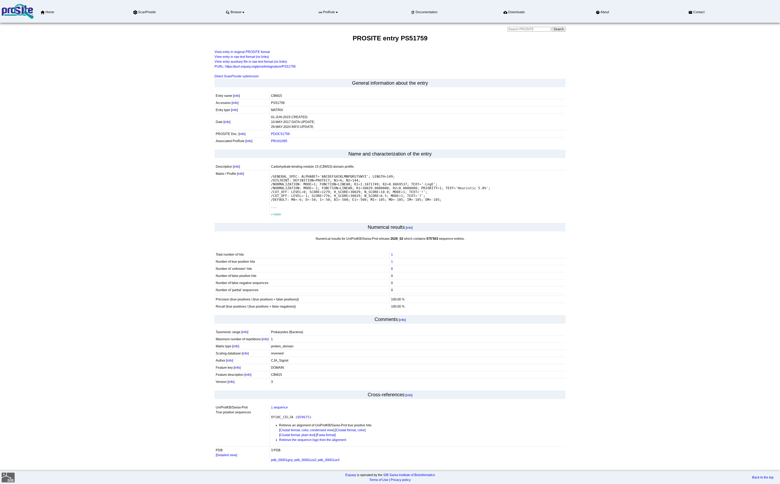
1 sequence (279, 407)
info (236, 95)
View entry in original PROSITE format (242, 52)
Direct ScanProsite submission (236, 76)
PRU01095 (279, 141)
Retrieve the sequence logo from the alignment (312, 440)
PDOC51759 (280, 134)
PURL (218, 66)
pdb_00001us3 (328, 460)
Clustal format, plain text (297, 435)
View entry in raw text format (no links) (241, 56)
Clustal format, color (350, 430)
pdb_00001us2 (305, 460)
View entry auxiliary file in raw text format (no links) (250, 61)
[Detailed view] (226, 455)
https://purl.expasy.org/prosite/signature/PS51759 (260, 66)
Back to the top (763, 477)
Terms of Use (378, 480)
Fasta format (326, 435)
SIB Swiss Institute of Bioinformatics (409, 475)
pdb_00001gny (282, 460)
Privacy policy (401, 480)
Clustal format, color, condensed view (307, 430)
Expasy (350, 475)
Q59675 (303, 417)
